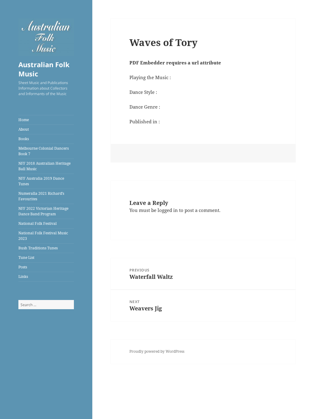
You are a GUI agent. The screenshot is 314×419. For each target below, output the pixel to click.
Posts (22, 267)
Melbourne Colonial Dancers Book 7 (43, 151)
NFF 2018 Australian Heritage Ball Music (44, 166)
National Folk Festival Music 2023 (43, 235)
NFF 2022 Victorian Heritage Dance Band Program (43, 211)
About (23, 129)
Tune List (26, 257)
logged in (168, 210)
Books (23, 138)
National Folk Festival (37, 223)
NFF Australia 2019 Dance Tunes (41, 181)
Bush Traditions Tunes (38, 248)
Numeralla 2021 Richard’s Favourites (41, 196)
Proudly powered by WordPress (156, 351)
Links (23, 276)
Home (23, 119)
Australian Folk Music (44, 69)
